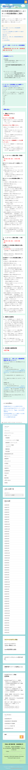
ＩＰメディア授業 (10, 445)
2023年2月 (6, 606)
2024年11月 (7, 555)
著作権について (22, 754)
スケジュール (7, 465)
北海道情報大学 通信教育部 (10, 721)
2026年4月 (6, 514)
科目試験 (13, 422)
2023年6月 (6, 596)
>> (17, 707)
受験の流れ (5, 34)
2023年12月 (7, 582)
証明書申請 (7, 470)
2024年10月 (7, 558)
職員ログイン (22, 760)
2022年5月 (6, 627)
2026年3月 (6, 517)
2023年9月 (6, 589)
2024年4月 (6, 572)
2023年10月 (7, 586)
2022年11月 (7, 613)
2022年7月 (6, 622)
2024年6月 (6, 567)
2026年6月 (6, 509)
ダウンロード (7, 461)
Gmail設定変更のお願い (10, 649)
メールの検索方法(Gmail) (9, 417)
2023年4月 (6, 601)
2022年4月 (6, 630)
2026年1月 (6, 521)
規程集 (6, 482)
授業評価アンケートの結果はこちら (13, 666)
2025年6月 (6, 538)
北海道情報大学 (8, 718)
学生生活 (6, 473)
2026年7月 (6, 507)
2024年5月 (6, 569)
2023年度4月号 (19, 422)
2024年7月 (6, 565)
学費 (5, 475)
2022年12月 (7, 610)
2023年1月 (6, 608)
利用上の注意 (5, 754)
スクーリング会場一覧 (9, 726)
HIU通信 (6, 463)
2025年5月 (6, 541)
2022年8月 (6, 620)
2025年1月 (6, 550)
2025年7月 (6, 536)
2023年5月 (6, 598)
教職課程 (6, 458)
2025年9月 (6, 531)
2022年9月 (6, 618)
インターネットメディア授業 (12, 440)
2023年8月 (6, 591)
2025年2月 (6, 548)
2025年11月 (7, 526)
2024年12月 (7, 553)
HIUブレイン (7, 456)
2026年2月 (6, 519)
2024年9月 (6, 560)
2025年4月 (6, 543)
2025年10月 (7, 529)
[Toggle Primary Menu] (25, 2)
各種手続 (6, 468)
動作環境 (6, 477)
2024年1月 (6, 579)
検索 (5, 734)
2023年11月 (7, 584)
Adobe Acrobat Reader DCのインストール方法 (14, 408)
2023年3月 (6, 603)
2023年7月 (6, 594)
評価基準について (6, 29)
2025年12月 (7, 524)
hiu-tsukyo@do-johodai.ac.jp (16, 751)
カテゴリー (7, 493)
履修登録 (8, 449)
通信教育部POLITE (8, 453)
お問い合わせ (7, 480)
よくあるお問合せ (6, 40)
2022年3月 (6, 632)
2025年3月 (6, 545)
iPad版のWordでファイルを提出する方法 (13, 406)
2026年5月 (6, 512)
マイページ (7, 430)
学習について (7, 435)
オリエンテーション (9, 433)
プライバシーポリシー (14, 754)
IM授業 (9, 422)
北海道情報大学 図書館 (9, 723)
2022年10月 (7, 615)
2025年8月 (6, 533)
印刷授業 (5, 422)
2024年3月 (6, 574)
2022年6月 (6, 625)
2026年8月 (6, 505)
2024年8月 (6, 562)
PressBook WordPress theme (16, 768)
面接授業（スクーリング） (12, 442)
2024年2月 (6, 577)
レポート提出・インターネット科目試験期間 (11, 27)
